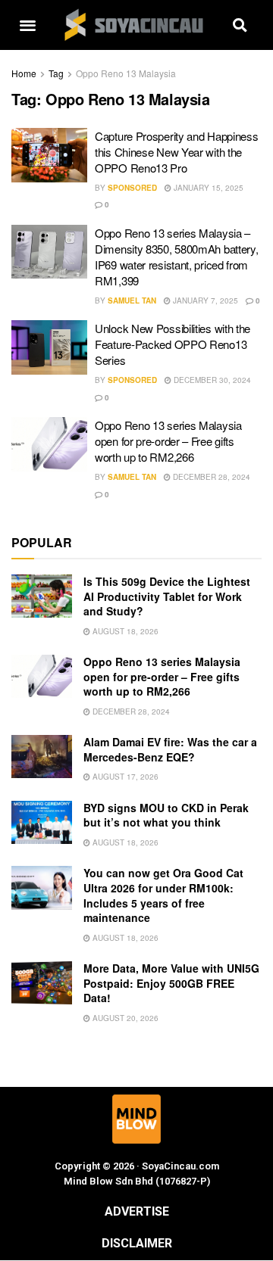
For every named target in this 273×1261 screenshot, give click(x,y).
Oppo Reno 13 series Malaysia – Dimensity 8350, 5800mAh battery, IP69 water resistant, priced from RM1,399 (176, 256)
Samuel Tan (132, 300)
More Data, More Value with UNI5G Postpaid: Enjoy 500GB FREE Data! (171, 983)
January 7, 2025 (204, 300)
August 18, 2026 (124, 631)
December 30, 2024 (211, 380)
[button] (27, 25)
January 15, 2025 (207, 187)
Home (23, 73)
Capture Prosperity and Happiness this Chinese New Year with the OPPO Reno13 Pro (176, 152)
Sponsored (132, 187)
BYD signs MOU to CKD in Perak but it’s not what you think (166, 815)
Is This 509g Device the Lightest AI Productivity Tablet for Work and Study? (166, 596)
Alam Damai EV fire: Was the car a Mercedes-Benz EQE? (170, 749)
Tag (56, 73)
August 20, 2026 (124, 1018)
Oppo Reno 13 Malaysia (126, 73)
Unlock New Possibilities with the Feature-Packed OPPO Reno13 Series (172, 344)
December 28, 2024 (210, 477)
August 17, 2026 (124, 776)
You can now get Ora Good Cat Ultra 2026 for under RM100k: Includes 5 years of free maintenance (163, 895)
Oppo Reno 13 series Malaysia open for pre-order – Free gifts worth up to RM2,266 (168, 441)
